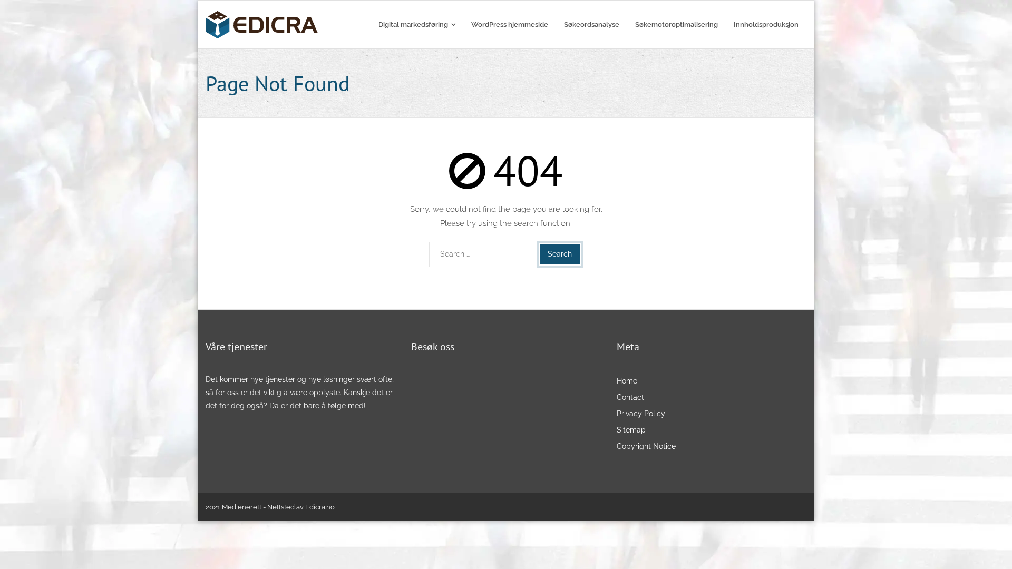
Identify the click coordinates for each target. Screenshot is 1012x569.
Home (627, 381)
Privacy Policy (642, 413)
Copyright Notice (646, 446)
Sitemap (631, 430)
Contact (630, 397)
